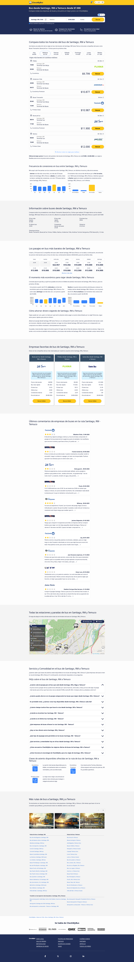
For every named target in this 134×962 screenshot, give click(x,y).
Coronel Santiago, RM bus (37, 851)
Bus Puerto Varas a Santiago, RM (38, 874)
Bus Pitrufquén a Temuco (73, 876)
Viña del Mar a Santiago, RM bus (38, 890)
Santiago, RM (88, 621)
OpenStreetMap (96, 653)
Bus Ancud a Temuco (72, 837)
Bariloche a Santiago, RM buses (38, 885)
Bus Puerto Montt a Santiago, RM (38, 871)
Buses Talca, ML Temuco (73, 882)
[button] (57, 648)
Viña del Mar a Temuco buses (74, 890)
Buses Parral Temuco (72, 874)
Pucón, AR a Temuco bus (73, 879)
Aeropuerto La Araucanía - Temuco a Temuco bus (80, 904)
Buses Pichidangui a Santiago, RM (39, 862)
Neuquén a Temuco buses (74, 848)
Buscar (97, 74)
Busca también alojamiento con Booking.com (42, 23)
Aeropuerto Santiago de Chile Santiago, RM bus (42, 903)
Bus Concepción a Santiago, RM (38, 846)
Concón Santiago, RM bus (36, 848)
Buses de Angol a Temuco (73, 840)
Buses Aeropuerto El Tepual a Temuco (77, 902)
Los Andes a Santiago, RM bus (38, 860)
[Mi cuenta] (91, 2)
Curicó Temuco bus (72, 854)
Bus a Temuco (60, 917)
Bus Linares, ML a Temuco (74, 862)
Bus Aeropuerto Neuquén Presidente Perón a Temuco (81, 899)
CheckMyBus (32, 917)
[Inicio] (36, 2)
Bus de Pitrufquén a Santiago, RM (39, 865)
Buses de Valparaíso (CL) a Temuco (76, 888)
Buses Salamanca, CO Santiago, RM (39, 879)
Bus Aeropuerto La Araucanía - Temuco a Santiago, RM (44, 906)
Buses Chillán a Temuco (73, 846)
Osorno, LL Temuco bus (73, 871)
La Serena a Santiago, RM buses (38, 857)
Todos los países (85, 946)
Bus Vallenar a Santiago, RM (37, 888)
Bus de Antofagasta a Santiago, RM (39, 837)
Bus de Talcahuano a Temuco (74, 885)
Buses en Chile (40, 917)
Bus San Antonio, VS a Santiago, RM (39, 882)
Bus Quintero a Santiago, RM (37, 876)
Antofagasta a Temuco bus (74, 843)
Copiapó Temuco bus (72, 851)
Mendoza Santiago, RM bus (37, 843)
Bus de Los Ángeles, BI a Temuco (75, 865)
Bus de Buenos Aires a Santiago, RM (39, 840)
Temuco (99, 621)
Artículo (83, 944)
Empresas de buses (42, 946)
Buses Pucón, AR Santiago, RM (38, 868)
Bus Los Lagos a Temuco (73, 868)
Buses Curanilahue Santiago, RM (38, 854)
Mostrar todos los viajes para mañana (68, 152)
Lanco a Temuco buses (73, 857)
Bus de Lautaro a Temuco (73, 860)
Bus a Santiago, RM (50, 917)
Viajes (60, 946)
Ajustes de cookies (64, 944)
